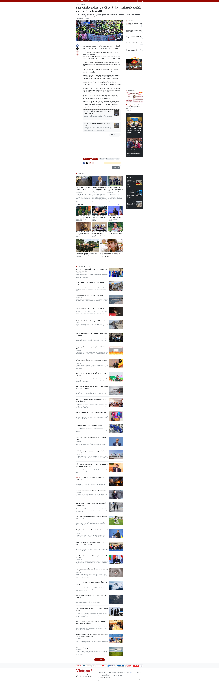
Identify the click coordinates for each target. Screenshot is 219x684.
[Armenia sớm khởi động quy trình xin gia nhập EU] (116, 428)
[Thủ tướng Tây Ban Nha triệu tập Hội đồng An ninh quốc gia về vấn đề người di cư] (116, 390)
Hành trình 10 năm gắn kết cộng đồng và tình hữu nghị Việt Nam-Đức (91, 517)
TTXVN (125, 669)
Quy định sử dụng (107, 669)
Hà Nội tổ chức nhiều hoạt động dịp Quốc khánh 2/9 (134, 106)
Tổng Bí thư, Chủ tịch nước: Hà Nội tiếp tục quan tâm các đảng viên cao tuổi (134, 151)
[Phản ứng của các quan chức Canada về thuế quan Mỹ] (116, 494)
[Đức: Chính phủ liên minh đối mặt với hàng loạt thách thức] (116, 441)
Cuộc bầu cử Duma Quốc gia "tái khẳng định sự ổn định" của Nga (91, 556)
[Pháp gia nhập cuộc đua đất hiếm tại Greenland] (116, 299)
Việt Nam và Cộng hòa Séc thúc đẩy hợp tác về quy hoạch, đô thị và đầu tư (92, 400)
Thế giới (78, 4)
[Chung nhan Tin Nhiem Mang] (136, 672)
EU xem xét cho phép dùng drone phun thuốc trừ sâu (91, 648)
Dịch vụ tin (130, 669)
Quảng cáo (135, 669)
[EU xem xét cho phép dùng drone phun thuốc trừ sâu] (116, 651)
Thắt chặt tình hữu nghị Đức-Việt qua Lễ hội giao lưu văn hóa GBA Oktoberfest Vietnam (92, 635)
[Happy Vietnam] (103, 666)
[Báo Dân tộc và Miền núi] (77, 666)
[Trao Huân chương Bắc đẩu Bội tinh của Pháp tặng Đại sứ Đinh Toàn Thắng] (116, 272)
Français (124, 0)
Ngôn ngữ (121, 669)
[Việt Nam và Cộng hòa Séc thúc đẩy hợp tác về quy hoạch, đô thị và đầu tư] (116, 402)
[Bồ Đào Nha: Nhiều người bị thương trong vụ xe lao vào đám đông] (116, 337)
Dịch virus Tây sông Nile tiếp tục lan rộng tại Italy (90, 308)
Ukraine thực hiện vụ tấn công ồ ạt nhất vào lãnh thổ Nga (134, 31)
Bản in (77, 51)
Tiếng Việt (117, 0)
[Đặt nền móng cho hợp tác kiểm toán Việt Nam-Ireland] (116, 416)
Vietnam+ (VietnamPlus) (85, 1)
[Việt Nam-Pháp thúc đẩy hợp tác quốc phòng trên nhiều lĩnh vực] (116, 376)
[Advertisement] (101, 145)
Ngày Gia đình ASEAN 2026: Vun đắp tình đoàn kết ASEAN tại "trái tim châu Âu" (90, 543)
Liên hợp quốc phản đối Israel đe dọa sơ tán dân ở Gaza (131, 203)
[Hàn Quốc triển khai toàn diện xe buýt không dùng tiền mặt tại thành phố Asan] (139, 193)
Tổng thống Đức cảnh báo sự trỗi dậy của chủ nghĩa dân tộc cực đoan (91, 361)
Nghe (130, 186)
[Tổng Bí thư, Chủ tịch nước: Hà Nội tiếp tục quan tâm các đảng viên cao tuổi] (134, 143)
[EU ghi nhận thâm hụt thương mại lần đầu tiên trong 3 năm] (116, 286)
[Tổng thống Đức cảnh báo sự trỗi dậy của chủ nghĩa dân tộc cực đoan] (116, 363)
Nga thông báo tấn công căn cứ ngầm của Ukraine (134, 24)
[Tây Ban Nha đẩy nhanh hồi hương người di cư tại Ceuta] (116, 324)
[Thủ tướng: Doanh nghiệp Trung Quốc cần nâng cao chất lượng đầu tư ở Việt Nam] (134, 122)
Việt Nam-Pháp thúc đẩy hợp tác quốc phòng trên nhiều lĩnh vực (91, 374)
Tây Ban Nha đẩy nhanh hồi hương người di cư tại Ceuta (91, 321)
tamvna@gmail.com (124, 674)
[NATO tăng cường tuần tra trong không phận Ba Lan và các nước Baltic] (116, 454)
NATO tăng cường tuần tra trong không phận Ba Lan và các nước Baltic (91, 452)
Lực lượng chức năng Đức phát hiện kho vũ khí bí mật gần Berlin (92, 609)
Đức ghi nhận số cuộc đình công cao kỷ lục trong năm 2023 (97, 124)
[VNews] (141, 666)
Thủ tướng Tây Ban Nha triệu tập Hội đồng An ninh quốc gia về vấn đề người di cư (92, 387)
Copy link (77, 54)
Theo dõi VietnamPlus (109, 163)
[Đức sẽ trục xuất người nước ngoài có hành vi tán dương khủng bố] (116, 113)
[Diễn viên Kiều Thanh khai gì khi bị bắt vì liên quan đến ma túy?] (139, 182)
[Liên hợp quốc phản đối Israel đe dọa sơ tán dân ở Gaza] (139, 204)
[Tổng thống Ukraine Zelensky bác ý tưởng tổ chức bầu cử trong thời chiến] (116, 533)
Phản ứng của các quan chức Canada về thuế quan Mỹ (91, 491)
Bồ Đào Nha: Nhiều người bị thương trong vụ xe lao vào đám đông (91, 334)
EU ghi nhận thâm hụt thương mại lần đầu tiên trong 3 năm (91, 283)
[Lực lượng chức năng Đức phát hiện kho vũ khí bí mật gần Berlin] (116, 611)
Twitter (77, 48)
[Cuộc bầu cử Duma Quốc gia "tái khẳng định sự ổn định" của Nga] (116, 559)
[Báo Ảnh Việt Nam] (136, 666)
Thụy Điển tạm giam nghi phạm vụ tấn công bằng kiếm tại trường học (91, 504)
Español (128, 0)
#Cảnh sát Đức (95, 158)
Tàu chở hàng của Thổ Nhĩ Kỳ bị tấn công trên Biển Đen (134, 43)
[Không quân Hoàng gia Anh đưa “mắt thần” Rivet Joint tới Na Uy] (116, 599)
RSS (113, 669)
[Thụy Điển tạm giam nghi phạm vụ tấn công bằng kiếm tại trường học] (116, 507)
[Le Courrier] (128, 666)
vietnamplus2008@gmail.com (105, 677)
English (121, 0)
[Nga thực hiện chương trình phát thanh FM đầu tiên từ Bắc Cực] (116, 585)
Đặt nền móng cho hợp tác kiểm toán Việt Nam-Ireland (91, 412)
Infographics (131, 90)
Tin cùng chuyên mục (84, 266)
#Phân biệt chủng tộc (110, 158)
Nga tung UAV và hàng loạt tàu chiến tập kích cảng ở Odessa (91, 478)
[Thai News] (97, 666)
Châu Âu (83, 4)
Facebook (77, 45)
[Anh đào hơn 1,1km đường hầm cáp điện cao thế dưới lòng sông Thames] (116, 572)
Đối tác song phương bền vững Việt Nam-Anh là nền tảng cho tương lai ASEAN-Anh (92, 465)
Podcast (131, 177)
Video (129, 115)
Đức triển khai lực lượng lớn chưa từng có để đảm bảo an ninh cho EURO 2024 (115, 189)
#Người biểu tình (87, 158)
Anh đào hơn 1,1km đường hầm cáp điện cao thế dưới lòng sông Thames (92, 570)
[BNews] (84, 666)
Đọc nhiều (130, 21)
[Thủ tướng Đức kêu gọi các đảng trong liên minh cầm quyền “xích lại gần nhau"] (99, 181)
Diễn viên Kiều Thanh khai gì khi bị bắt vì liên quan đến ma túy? (131, 182)
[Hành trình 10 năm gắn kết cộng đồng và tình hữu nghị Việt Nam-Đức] (116, 520)
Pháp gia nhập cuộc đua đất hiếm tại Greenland (89, 295)
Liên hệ (140, 669)
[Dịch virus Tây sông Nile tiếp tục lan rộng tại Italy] (116, 311)
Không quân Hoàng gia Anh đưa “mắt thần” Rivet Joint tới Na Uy (91, 596)
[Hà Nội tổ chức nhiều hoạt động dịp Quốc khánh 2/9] (134, 97)
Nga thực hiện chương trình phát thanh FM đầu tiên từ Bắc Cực (91, 583)
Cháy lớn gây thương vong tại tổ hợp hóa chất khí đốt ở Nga (91, 347)
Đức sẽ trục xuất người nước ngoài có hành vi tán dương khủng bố (97, 112)
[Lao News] (93, 666)
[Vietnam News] (120, 666)
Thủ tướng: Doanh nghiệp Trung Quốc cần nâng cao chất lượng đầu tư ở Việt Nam (134, 131)
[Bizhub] (89, 666)
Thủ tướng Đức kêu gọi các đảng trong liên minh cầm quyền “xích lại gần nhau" (99, 189)
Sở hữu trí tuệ (100, 669)
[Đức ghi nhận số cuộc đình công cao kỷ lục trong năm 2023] (116, 125)
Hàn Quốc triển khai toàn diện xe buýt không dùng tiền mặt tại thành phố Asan (131, 193)
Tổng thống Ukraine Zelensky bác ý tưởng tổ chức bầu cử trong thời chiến (92, 531)
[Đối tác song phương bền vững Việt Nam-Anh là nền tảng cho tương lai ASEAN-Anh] (116, 467)
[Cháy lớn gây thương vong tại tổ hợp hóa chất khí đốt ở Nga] (116, 350)
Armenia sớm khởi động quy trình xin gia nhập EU (90, 425)
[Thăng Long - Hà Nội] (137, 1)
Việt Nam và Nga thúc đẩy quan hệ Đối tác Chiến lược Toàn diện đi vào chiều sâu (91, 622)
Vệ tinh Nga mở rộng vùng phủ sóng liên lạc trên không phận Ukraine (134, 49)
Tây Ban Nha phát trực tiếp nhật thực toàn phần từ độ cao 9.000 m (133, 37)
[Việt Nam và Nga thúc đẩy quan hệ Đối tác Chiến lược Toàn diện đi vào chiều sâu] (116, 625)
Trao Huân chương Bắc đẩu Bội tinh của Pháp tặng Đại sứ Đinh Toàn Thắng (91, 270)
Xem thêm (99, 659)
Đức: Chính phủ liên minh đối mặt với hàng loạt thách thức (91, 438)
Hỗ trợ (116, 669)
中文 (131, 0)
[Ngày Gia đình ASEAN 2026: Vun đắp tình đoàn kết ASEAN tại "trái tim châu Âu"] (116, 546)
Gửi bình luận (116, 167)
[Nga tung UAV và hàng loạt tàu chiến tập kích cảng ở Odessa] (116, 481)
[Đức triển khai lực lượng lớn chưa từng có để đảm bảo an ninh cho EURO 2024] (115, 181)
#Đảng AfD (102, 158)
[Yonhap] (112, 666)
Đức (118, 158)
